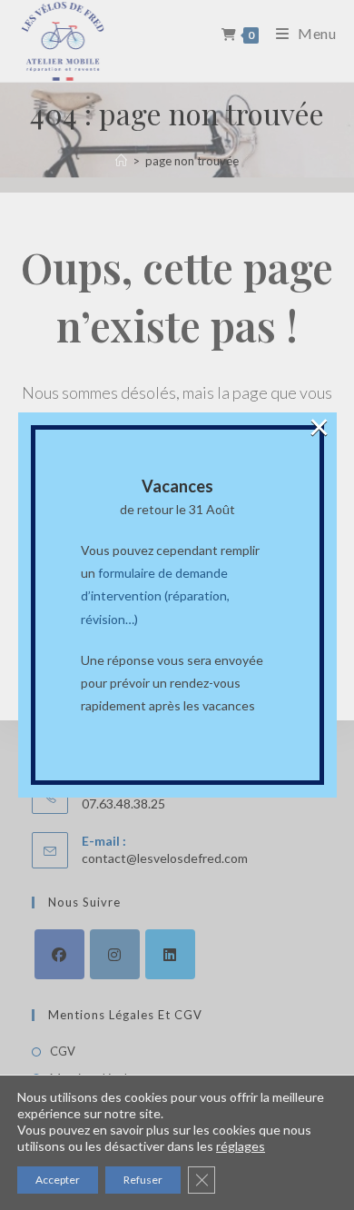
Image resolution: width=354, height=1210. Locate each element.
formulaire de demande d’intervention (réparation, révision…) (155, 595)
